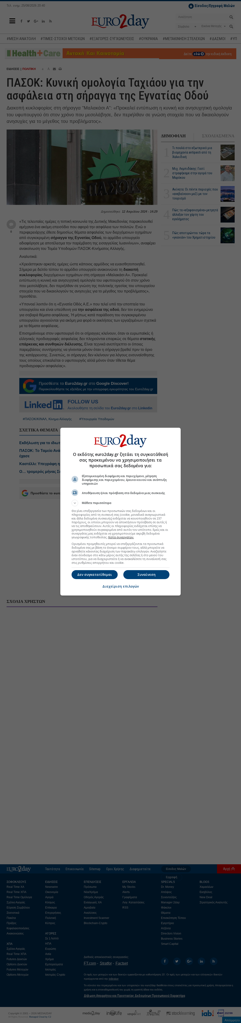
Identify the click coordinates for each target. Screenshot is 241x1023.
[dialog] (120, 512)
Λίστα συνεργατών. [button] (121, 537)
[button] (120, 503)
